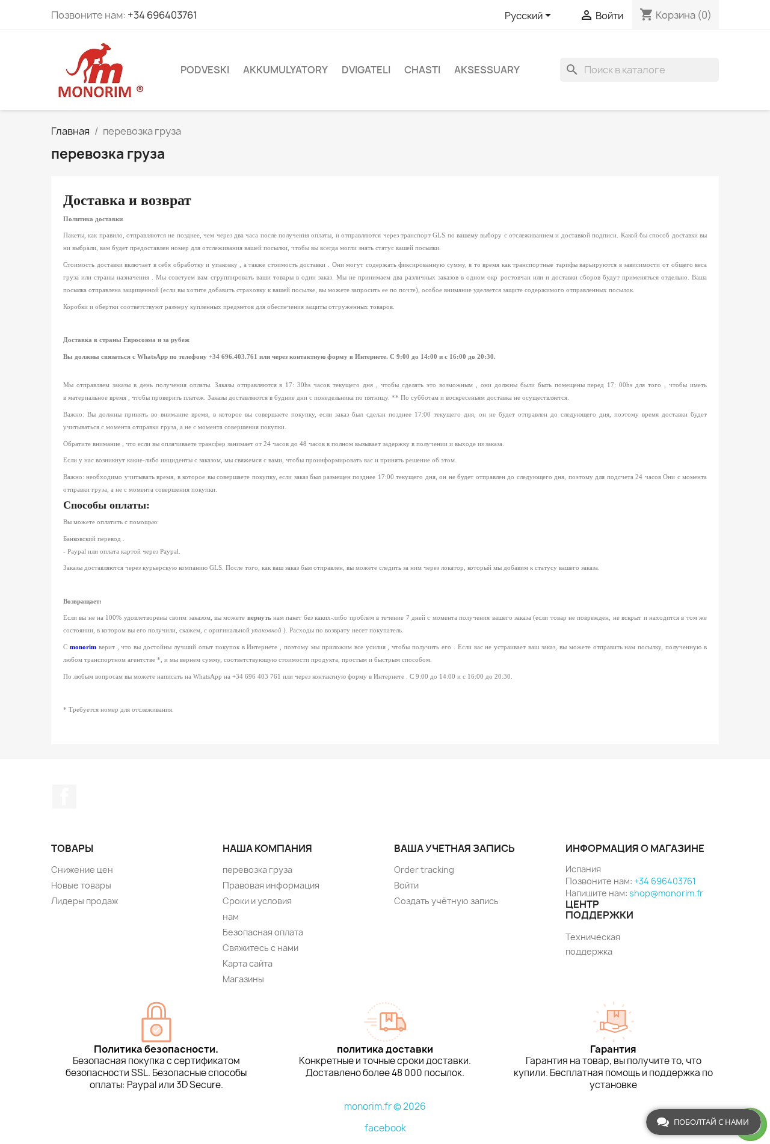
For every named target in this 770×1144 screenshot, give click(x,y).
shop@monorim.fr (666, 893)
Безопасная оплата (263, 932)
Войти (406, 885)
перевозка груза (257, 869)
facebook (385, 1128)
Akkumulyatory (285, 69)
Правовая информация (271, 885)
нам (231, 916)
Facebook (64, 797)
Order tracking (424, 869)
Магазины (243, 979)
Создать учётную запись (446, 901)
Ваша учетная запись (454, 848)
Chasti (422, 69)
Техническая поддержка (592, 944)
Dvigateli (366, 69)
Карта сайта (248, 963)
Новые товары (81, 885)
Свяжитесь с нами (260, 947)
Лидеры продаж (84, 901)
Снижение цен (82, 869)
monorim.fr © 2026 (385, 1106)
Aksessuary (487, 69)
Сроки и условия (257, 901)
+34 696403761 (162, 15)
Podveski (204, 69)
